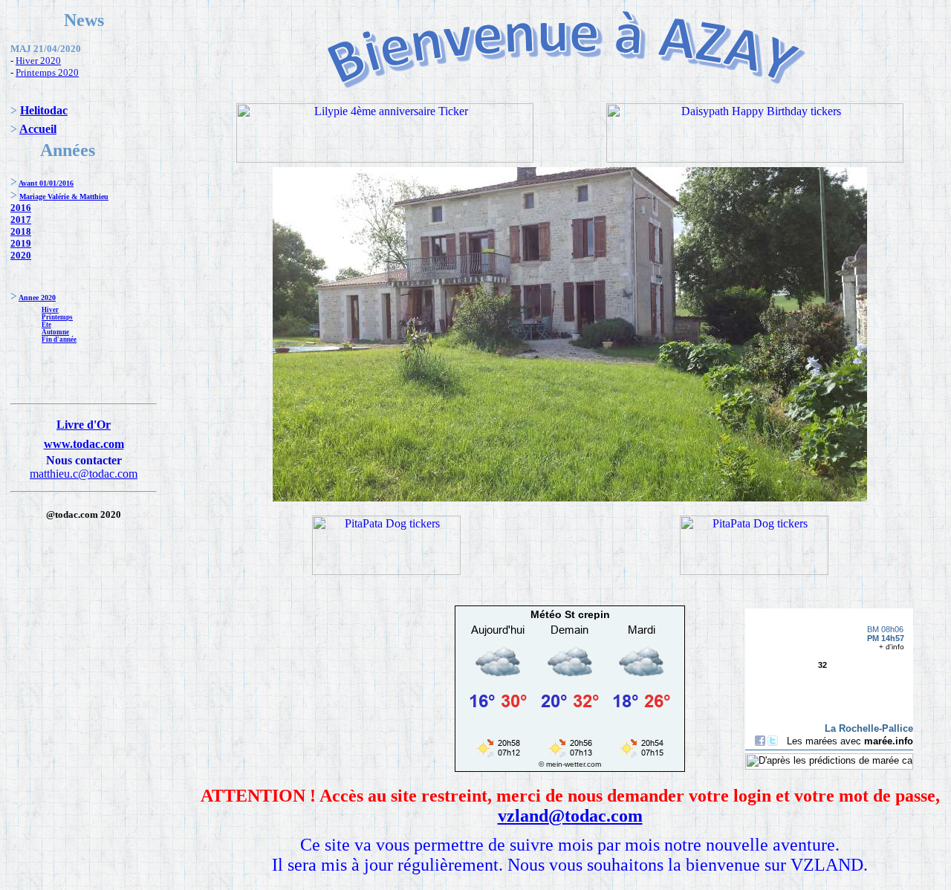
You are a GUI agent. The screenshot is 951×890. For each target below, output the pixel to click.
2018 (20, 231)
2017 (20, 219)
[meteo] (569, 756)
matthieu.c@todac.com (83, 473)
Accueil (37, 129)
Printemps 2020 (47, 72)
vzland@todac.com (570, 815)
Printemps (57, 317)
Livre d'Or (83, 424)
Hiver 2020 (38, 60)
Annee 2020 (37, 297)
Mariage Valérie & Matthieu (63, 196)
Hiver (50, 310)
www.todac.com (84, 444)
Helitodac (44, 110)
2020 (20, 255)
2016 (20, 207)
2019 (20, 243)
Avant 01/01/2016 (46, 183)
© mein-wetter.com (570, 764)
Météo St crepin (570, 614)
